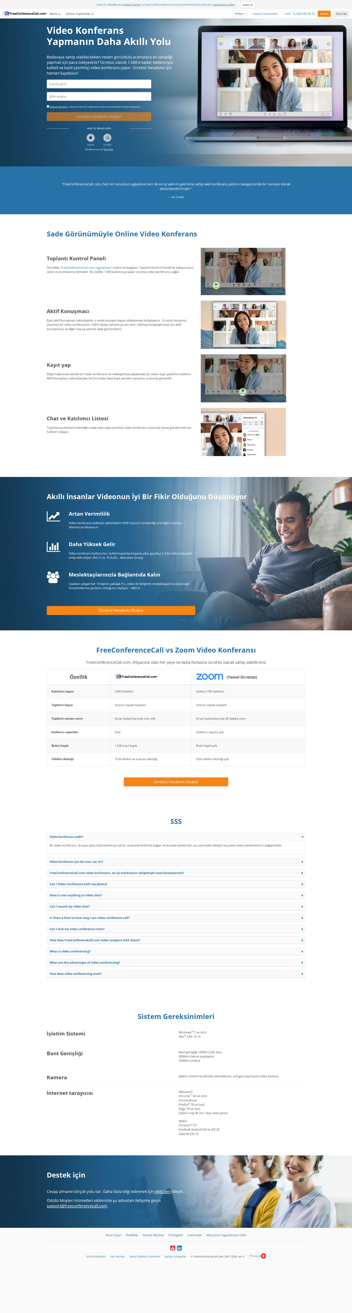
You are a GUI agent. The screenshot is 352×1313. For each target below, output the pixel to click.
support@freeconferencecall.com (77, 1205)
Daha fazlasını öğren (224, 4)
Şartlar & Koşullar (175, 1256)
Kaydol (324, 13)
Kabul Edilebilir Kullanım (144, 1256)
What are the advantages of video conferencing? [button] (85, 963)
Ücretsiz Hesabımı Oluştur (99, 116)
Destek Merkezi (153, 1235)
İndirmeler (195, 1235)
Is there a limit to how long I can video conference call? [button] (90, 918)
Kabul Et (248, 5)
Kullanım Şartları (132, 4)
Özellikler (132, 1235)
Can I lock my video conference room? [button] (77, 929)
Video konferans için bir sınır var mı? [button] (76, 862)
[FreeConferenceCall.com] (25, 13)
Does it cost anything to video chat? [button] (76, 895)
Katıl (288, 13)
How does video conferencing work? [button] (76, 974)
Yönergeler (175, 1235)
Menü (54, 14)
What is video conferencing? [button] (70, 951)
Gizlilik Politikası (96, 1256)
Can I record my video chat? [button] (70, 906)
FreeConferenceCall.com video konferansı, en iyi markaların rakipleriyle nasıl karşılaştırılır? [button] (117, 873)
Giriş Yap (341, 13)
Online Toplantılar (78, 14)
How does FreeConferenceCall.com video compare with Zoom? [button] (95, 940)
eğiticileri (163, 1191)
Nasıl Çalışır (114, 1235)
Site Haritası (117, 1256)
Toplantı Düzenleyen (265, 13)
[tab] (176, 836)
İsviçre (256, 1256)
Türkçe (238, 13)
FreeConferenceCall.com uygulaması (86, 268)
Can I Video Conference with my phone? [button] (78, 884)
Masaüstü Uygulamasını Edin (226, 1235)
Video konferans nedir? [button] (66, 837)
